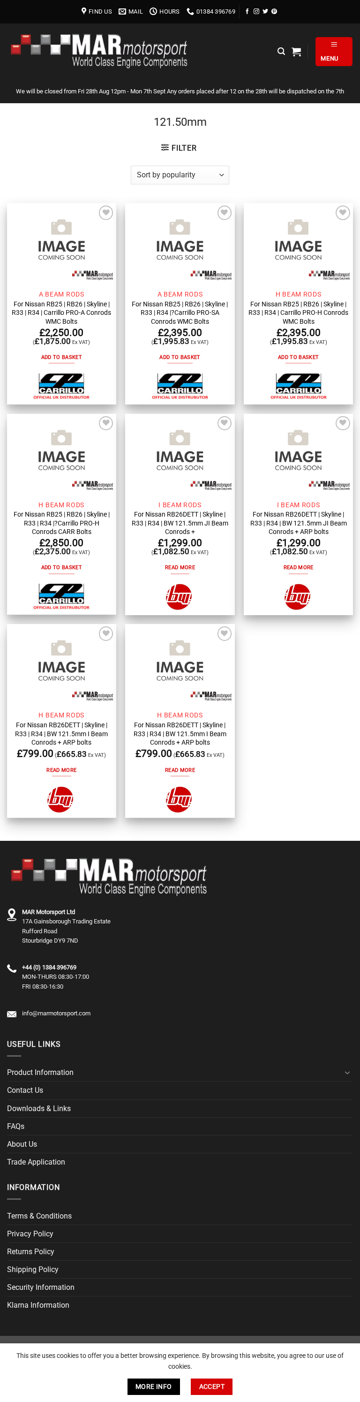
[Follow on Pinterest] (274, 11)
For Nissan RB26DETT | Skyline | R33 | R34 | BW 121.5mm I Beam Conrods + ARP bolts (61, 733)
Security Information (41, 1287)
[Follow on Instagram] (256, 11)
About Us (22, 1144)
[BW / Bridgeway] (180, 597)
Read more (180, 567)
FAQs (15, 1126)
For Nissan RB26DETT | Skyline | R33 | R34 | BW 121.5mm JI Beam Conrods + (180, 523)
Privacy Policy (30, 1233)
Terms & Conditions (39, 1216)
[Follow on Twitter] (265, 11)
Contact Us (25, 1090)
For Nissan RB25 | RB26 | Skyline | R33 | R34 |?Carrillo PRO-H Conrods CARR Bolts (62, 523)
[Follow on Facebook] (247, 11)
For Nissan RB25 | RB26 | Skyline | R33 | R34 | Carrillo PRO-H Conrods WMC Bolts (298, 312)
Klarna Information (38, 1305)
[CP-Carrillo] (61, 386)
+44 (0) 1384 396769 (49, 967)
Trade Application (36, 1162)
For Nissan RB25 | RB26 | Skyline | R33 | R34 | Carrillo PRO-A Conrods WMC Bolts (61, 312)
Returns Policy (30, 1251)
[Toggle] (347, 1072)
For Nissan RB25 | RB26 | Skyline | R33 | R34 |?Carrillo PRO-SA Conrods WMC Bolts (180, 312)
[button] (281, 51)
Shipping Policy (33, 1269)
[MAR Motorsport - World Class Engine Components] (101, 51)
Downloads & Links (39, 1108)
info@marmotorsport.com (56, 1013)
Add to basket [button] (61, 357)
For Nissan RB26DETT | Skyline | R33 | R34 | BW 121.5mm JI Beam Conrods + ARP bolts (298, 523)
